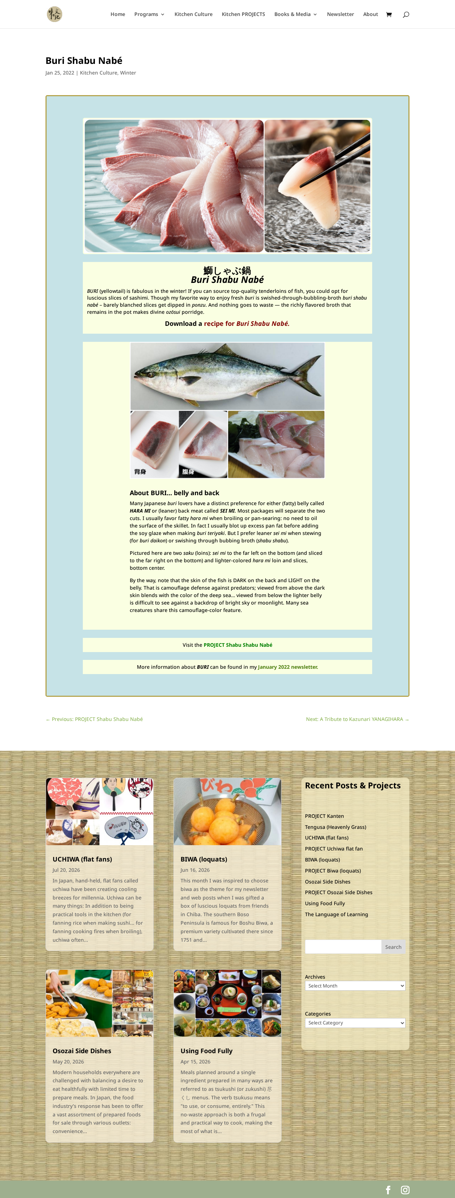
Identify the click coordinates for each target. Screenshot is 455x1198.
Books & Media (292, 14)
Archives (315, 976)
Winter (128, 72)
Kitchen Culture (194, 14)
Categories (318, 1013)
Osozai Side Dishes (82, 1050)
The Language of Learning (336, 914)
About (370, 14)
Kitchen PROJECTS (243, 14)
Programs (146, 14)
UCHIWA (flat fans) (82, 859)
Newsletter (340, 14)
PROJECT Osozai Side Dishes (339, 892)
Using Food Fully (206, 1050)
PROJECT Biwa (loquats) (333, 870)
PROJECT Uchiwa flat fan (334, 848)
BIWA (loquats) (204, 859)
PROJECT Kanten (324, 816)
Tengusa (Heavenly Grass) (335, 827)
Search (393, 946)
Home (118, 14)
